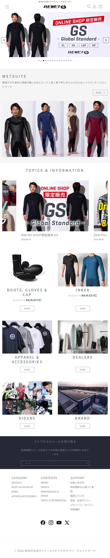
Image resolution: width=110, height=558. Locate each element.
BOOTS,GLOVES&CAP (22, 487)
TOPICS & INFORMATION (53, 500)
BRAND (44, 482)
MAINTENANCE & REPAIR (50, 493)
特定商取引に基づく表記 (82, 489)
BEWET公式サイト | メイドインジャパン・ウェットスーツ (60, 550)
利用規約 (75, 509)
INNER (14, 491)
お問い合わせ (77, 482)
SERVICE (45, 487)
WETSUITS (16, 482)
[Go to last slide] (6, 216)
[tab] (39, 60)
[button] (89, 6)
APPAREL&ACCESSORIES (24, 496)
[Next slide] (106, 40)
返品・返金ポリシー (81, 500)
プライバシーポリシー (82, 505)
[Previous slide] (4, 40)
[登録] (87, 463)
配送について (77, 495)
